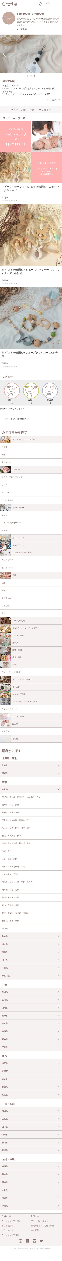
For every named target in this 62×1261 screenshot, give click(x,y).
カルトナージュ (19, 716)
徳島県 (5, 1134)
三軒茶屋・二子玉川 (10, 874)
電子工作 (16, 687)
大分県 (5, 1190)
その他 (15, 739)
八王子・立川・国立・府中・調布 (16, 828)
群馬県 (5, 952)
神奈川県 (6, 976)
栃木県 (5, 944)
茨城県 (5, 936)
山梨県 (5, 1008)
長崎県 (5, 1174)
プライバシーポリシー (40, 1221)
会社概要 (35, 1230)
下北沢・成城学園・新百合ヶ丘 (15, 820)
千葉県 (5, 968)
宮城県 (5, 773)
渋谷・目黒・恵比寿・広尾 (13, 867)
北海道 (5, 765)
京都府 (5, 1071)
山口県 (5, 1127)
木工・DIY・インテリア (22, 679)
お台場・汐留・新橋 (10, 921)
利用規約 (35, 1216)
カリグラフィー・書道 (21, 552)
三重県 (5, 1047)
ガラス (15, 643)
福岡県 (5, 1166)
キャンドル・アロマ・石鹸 (23, 439)
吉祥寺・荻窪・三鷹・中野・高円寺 (17, 882)
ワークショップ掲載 (10, 1235)
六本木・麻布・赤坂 (10, 890)
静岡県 (5, 1031)
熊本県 (5, 1182)
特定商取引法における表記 (42, 1226)
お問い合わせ (7, 1230)
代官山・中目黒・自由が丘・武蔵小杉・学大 (21, 797)
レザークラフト (19, 621)
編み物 (15, 724)
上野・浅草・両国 (9, 859)
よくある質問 (7, 1226)
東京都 (5, 789)
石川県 (5, 1000)
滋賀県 (5, 1063)
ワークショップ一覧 (24, 109)
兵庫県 (5, 1087)
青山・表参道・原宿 (10, 905)
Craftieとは (6, 1216)
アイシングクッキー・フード (24, 701)
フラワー (16, 470)
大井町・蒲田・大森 (10, 805)
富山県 (5, 992)
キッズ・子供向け (20, 694)
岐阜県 (5, 1023)
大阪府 (5, 1079)
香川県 (5, 1142)
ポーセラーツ (18, 538)
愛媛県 (5, 1150)
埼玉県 (5, 960)
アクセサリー (18, 507)
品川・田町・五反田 (10, 897)
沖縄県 (5, 1206)
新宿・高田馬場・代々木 (12, 836)
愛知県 (5, 1039)
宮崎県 (5, 1198)
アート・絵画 (18, 635)
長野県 (5, 1016)
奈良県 (5, 1095)
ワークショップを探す (11, 1221)
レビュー (46, 109)
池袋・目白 (6, 851)
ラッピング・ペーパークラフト (25, 628)
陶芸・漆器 (17, 650)
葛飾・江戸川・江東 (10, 812)
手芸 (14, 575)
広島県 (5, 1119)
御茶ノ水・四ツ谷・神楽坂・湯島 (16, 843)
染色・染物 (17, 657)
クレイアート (18, 545)
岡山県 (5, 1111)
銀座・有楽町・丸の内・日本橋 (15, 913)
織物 (14, 664)
